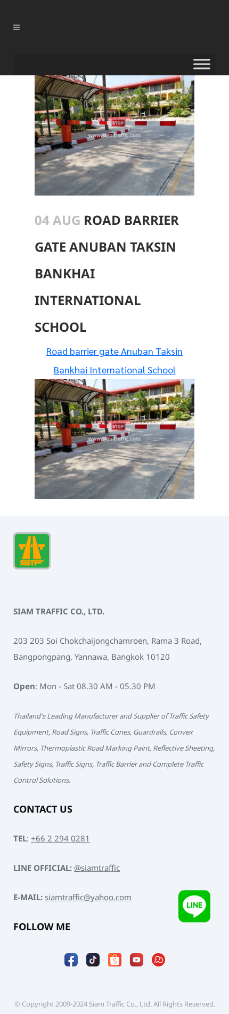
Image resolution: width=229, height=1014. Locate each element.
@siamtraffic (97, 868)
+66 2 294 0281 (60, 839)
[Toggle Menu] (201, 64)
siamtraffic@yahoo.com (88, 898)
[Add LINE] (194, 912)
